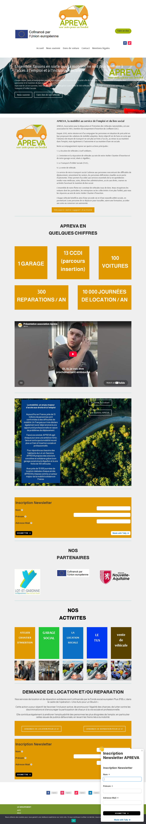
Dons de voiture (71, 48)
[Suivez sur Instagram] (62, 793)
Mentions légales (101, 48)
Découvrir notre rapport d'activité (73, 209)
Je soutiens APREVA (100, 412)
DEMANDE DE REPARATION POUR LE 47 (104, 728)
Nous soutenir (53, 48)
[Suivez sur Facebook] (125, 43)
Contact (86, 48)
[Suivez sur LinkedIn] (90, 793)
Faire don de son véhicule (48, 94)
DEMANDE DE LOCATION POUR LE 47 (41, 728)
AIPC (19, 810)
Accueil (40, 48)
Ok (74, 820)
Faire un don (123, 30)
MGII (19, 813)
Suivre (54, 793)
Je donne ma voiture (100, 402)
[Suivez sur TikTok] (129, 43)
